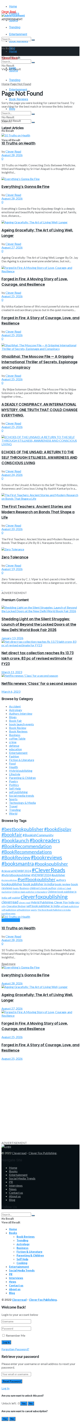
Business (14, 735)
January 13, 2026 (12, 638)
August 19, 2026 (12, 569)
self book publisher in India (43, 906)
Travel (13, 806)
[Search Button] (33, 40)
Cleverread (19, 1153)
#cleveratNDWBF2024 (16, 871)
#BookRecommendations (27, 851)
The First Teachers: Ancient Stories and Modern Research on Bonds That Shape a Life (38, 512)
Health (13, 767)
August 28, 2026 (12, 155)
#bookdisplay (57, 829)
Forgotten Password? (15, 1349)
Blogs (13, 717)
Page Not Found (20, 84)
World (13, 813)
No (31, 1403)
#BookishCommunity (38, 835)
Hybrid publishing (20, 770)
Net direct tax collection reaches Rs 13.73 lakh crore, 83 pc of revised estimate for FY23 (38, 658)
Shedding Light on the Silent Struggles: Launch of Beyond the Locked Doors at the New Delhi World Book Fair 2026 (39, 624)
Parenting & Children (22, 777)
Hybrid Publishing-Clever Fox (49, 902)
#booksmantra (18, 863)
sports (34, 910)
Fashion (14, 756)
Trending (14, 27)
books (16, 888)
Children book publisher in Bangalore (29, 892)
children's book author (43, 888)
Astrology (15, 710)
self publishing (18, 792)
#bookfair (12, 834)
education (15, 749)
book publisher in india (38, 884)
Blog (12, 109)
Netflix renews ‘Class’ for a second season (39, 683)
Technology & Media (22, 802)
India (71, 902)
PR (11, 1182)
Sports (13, 799)
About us (15, 1196)
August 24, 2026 (12, 474)
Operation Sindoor (16, 906)
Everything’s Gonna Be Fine (25, 186)
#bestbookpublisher (23, 829)
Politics (14, 785)
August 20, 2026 (12, 529)
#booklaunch (15, 840)
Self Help (15, 788)
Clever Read (13, 151)
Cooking (22, 1263)
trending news (8, 913)
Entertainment (18, 752)
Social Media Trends (22, 1178)
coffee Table (17, 738)
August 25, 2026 (12, 296)
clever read (24, 902)
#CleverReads (48, 870)
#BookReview (16, 857)
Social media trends (21, 795)
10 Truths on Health (18, 143)
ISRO (77, 902)
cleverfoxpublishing (44, 896)
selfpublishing (23, 910)
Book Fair (15, 720)
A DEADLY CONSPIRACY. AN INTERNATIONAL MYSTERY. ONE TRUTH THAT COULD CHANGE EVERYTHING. (40, 410)
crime (12, 742)
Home (13, 6)
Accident (15, 706)
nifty (4, 906)
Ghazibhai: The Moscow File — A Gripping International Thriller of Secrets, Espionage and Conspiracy (39, 362)
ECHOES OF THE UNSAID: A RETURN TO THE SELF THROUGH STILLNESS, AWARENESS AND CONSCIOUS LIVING (39, 458)
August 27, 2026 (12, 247)
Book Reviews (18, 99)
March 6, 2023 (11, 691)
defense (14, 745)
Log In (5, 1388)
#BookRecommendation (27, 846)
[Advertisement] (40, 1100)
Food (12, 763)
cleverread (10, 902)
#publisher (58, 875)
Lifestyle (14, 774)
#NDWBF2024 (41, 875)
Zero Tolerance (15, 557)
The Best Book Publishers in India (54, 910)
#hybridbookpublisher (16, 875)
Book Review (17, 728)
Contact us (16, 1192)
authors (61, 880)
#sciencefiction (9, 880)
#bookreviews (46, 857)
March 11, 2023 (12, 672)
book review (62, 884)
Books (13, 1171)
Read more (8, 963)
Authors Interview (20, 713)
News (13, 1189)
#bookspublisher (51, 863)
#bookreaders (45, 840)
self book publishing (69, 906)
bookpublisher (12, 884)
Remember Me (15, 1335)
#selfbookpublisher (37, 879)
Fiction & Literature (21, 760)
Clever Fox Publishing (43, 1153)
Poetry (13, 781)
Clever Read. (9, 12)
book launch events (21, 724)
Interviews (16, 1185)
